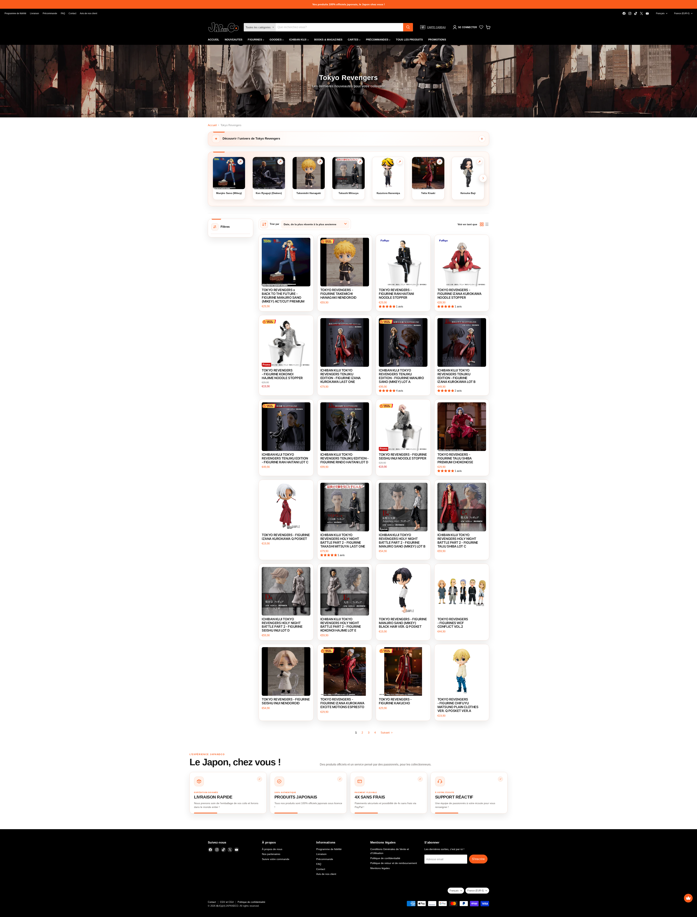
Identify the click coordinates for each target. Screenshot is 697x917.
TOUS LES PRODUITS (409, 39)
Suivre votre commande (275, 859)
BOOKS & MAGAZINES (328, 39)
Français (660, 13)
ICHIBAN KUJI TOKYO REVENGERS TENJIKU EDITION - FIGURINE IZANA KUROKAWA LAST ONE (340, 376)
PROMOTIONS (437, 39)
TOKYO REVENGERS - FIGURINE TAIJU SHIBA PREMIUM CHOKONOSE (455, 458)
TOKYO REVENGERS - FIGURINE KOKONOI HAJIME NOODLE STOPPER (282, 374)
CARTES (353, 39)
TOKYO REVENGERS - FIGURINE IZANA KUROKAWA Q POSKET (286, 537)
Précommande (50, 13)
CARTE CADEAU (436, 27)
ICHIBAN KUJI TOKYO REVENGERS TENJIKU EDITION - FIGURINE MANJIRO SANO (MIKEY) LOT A (401, 376)
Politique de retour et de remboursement (393, 863)
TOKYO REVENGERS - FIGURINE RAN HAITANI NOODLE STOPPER (396, 293)
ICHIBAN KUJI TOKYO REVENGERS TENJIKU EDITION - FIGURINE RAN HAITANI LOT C (285, 458)
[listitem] (228, 793)
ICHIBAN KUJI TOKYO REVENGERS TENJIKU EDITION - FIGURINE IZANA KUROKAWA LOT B (456, 376)
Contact (72, 13)
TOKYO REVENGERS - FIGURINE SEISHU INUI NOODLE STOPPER (403, 456)
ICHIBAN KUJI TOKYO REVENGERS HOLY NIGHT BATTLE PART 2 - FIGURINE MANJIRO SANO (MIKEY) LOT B (402, 540)
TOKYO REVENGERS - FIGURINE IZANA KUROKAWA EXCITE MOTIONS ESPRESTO (342, 703)
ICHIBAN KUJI (298, 39)
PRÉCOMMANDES (377, 39)
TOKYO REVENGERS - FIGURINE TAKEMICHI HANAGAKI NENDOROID (338, 293)
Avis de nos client (88, 13)
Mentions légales (380, 868)
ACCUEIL (213, 39)
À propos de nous (272, 849)
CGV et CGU (227, 902)
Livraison (34, 13)
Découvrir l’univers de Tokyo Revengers (251, 138)
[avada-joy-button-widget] (688, 898)
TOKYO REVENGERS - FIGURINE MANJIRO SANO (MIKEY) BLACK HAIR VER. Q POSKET (403, 623)
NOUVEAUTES (233, 39)
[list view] (486, 224)
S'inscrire (478, 859)
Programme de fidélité (15, 13)
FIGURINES (255, 39)
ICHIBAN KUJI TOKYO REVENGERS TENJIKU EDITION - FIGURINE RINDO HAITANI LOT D (344, 458)
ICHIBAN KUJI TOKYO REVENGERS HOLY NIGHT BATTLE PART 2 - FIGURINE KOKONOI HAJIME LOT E (340, 624)
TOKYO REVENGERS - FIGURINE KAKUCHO (395, 701)
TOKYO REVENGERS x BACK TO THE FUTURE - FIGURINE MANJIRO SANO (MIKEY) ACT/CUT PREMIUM (283, 295)
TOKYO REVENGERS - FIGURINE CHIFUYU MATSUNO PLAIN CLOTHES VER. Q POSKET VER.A (457, 705)
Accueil (212, 125)
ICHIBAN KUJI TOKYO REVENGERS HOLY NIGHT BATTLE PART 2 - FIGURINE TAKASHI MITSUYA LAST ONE (342, 540)
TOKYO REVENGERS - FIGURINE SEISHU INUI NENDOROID (286, 701)
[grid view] (481, 224)
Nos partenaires (271, 854)
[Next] (483, 178)
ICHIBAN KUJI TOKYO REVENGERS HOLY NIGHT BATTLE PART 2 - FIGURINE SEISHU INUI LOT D (282, 624)
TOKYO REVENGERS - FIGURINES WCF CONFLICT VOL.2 (452, 623)
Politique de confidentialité (385, 858)
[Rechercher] (408, 27)
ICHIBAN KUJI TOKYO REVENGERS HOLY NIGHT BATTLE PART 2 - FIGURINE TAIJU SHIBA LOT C (457, 540)
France (682, 13)
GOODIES (276, 39)
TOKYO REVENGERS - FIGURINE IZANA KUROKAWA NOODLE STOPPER (459, 293)
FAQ (63, 13)
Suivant (385, 732)
